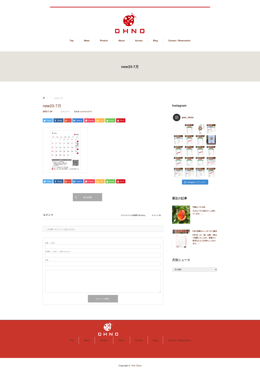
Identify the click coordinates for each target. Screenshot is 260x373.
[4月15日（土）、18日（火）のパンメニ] (200, 172)
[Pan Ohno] (130, 20)
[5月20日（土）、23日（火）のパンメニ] (178, 140)
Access (139, 40)
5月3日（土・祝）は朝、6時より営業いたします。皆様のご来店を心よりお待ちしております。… (204, 239)
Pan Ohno (136, 365)
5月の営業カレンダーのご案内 (204, 231)
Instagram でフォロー (196, 182)
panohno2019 (86, 111)
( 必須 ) (50, 243)
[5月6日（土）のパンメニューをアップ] (189, 151)
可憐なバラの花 (198, 207)
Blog (155, 40)
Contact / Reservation (179, 40)
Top (72, 40)
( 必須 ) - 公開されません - (58, 251)
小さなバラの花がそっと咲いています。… (204, 212)
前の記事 (87, 197)
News (87, 40)
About (121, 40)
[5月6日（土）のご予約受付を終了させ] (178, 151)
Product (104, 40)
